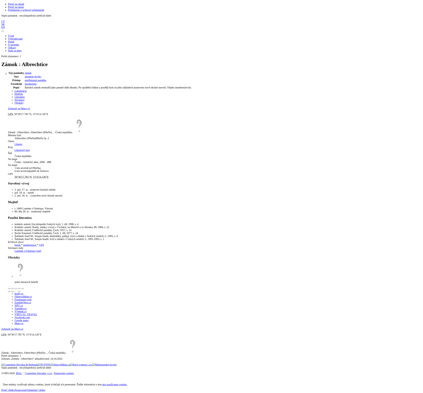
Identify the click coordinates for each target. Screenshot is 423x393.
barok (18, 245)
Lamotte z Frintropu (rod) (28, 251)
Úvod (11, 35)
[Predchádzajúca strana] (16, 291)
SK (3, 24)
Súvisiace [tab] (19, 99)
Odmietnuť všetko (35, 390)
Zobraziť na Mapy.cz (19, 108)
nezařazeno (31, 83)
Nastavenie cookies (64, 373)
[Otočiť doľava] (9, 291)
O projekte (13, 44)
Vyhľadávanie (15, 38)
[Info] (22, 288)
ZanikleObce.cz (23, 302)
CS (3, 21)
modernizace (30, 245)
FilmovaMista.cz (23, 296)
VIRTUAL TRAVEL (26, 314)
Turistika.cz (21, 308)
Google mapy (22, 320)
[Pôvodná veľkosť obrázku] (16, 288)
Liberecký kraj (22, 150)
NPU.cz (19, 305)
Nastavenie (20, 390)
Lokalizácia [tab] (21, 91)
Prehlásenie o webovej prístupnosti (26, 10)
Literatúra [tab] (20, 97)
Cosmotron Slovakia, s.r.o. (38, 373)
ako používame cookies (114, 384)
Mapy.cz (19, 323)
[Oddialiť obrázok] (12, 288)
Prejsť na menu (16, 7)
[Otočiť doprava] (12, 291)
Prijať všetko (8, 390)
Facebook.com (22, 317)
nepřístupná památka (35, 80)
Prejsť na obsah (16, 4)
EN (3, 27)
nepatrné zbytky (33, 76)
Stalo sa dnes (14, 50)
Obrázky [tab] (19, 102)
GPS (41, 245)
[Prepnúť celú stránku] (19, 288)
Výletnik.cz (21, 311)
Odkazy (12, 47)
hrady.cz (19, 293)
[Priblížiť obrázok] (9, 288)
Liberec (18, 144)
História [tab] (19, 94)
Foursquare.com (23, 299)
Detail (11, 41)
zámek (28, 73)
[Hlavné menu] (2, 31)
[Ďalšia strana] (19, 291)
